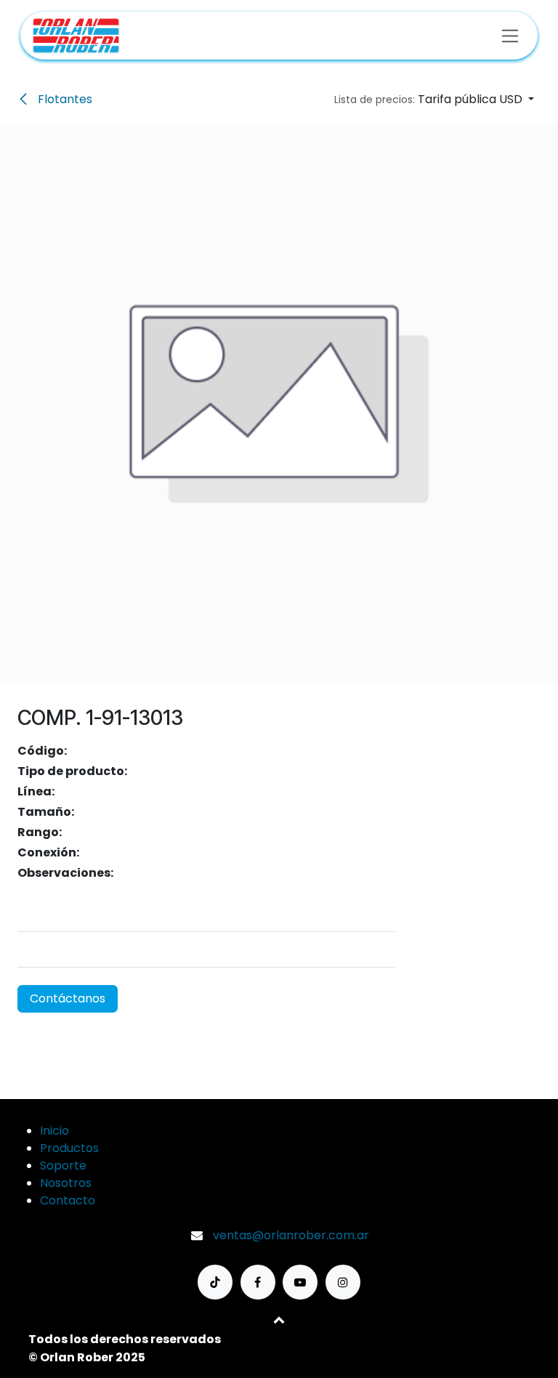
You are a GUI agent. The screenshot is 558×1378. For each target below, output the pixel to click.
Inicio (54, 1130)
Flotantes (63, 99)
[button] (434, 99)
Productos (69, 1148)
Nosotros (66, 1183)
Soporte (63, 1165)
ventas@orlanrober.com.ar (291, 1235)
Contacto (67, 1200)
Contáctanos (67, 998)
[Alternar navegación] (510, 35)
